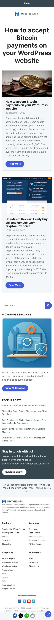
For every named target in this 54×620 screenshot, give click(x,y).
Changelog (6, 544)
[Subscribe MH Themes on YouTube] (29, 601)
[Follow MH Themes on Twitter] (24, 601)
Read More (15, 164)
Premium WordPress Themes (13, 529)
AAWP (31, 559)
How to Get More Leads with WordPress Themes (23, 405)
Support (5, 578)
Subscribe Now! (14, 472)
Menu (27, 3)
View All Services (15, 388)
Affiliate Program (35, 544)
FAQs (4, 581)
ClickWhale (33, 562)
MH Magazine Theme (10, 533)
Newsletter (33, 529)
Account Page (7, 570)
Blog (4, 574)
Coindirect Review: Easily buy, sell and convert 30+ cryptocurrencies (27, 222)
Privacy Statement (36, 537)
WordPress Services (10, 562)
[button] (15, 615)
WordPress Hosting (9, 566)
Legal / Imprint (34, 533)
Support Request (8, 589)
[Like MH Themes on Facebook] (19, 601)
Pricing (4, 537)
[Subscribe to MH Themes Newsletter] (33, 601)
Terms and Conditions (37, 540)
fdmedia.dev (34, 566)
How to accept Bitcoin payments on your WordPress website (27, 105)
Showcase (6, 540)
